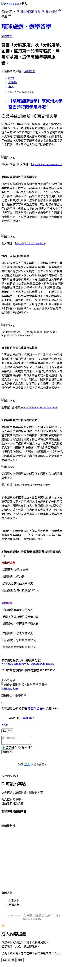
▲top (4, 724)
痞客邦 (32, 708)
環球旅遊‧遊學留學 (26, 27)
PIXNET (16, 915)
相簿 (11, 78)
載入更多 (7, 731)
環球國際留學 (9, 688)
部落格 (12, 82)
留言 (39, 708)
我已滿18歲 (8, 960)
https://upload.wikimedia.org (30, 243)
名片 (11, 86)
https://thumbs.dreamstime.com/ (40, 407)
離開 (20, 960)
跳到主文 (6, 36)
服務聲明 (37, 919)
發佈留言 (7, 752)
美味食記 (28, 718)
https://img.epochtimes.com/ (46, 164)
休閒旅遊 (29, 71)
